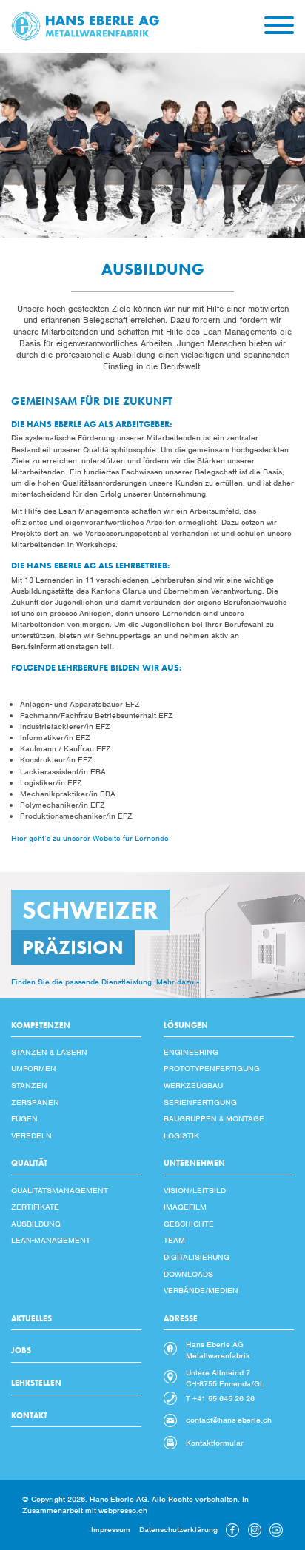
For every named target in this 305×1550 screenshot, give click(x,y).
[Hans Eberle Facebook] (232, 1534)
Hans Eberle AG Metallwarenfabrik (218, 1350)
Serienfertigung (200, 1102)
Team (174, 1240)
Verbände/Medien (201, 1290)
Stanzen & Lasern (49, 1052)
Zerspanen (35, 1102)
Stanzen (29, 1085)
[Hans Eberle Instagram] (254, 1534)
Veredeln (31, 1135)
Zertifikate (35, 1206)
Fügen (24, 1118)
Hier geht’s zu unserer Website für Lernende (90, 838)
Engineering (191, 1052)
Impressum (110, 1529)
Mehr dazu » (177, 981)
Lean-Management (50, 1240)
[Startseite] (85, 25)
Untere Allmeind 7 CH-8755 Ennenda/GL (225, 1378)
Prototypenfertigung (212, 1068)
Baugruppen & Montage (214, 1118)
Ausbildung (36, 1223)
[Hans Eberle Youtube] (276, 1534)
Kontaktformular (215, 1442)
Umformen (33, 1068)
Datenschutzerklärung (178, 1529)
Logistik (181, 1135)
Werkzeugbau (193, 1085)
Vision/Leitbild (195, 1190)
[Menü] (279, 26)
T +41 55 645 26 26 (220, 1398)
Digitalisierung (196, 1257)
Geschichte (189, 1223)
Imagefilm (185, 1206)
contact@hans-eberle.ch (229, 1420)
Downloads (188, 1274)
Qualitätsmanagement (59, 1190)
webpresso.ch (122, 1510)
